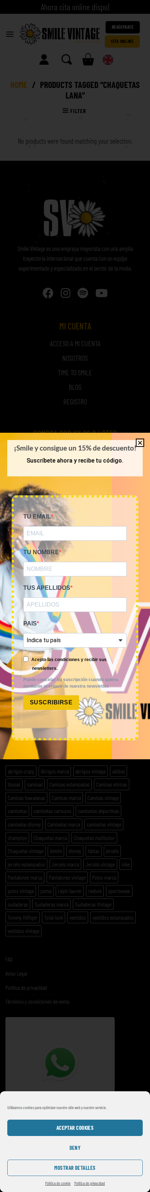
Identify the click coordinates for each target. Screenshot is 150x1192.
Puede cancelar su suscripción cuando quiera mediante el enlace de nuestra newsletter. (70, 683)
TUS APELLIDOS (46, 588)
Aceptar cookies (75, 1127)
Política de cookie (58, 1182)
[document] (75, 596)
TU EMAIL (37, 516)
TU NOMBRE (41, 552)
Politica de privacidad (89, 1182)
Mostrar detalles (74, 1167)
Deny (75, 1147)
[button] (140, 442)
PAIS (30, 623)
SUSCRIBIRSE (51, 702)
